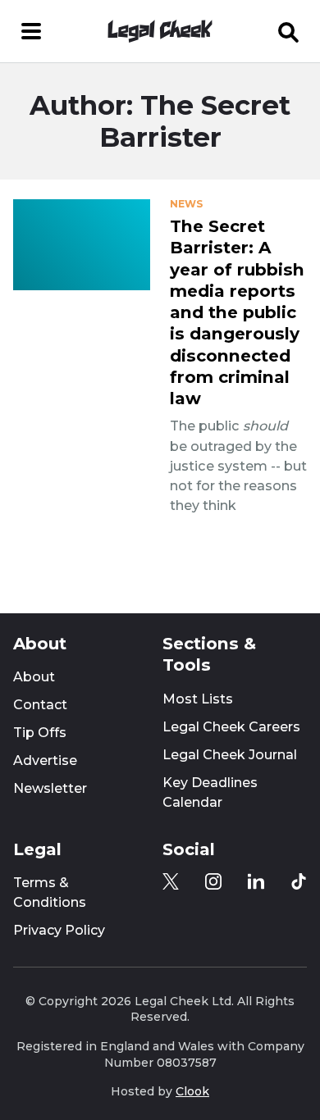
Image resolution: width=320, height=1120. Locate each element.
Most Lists (197, 699)
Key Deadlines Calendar (210, 792)
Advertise (45, 760)
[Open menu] (31, 31)
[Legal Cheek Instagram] (213, 881)
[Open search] (289, 31)
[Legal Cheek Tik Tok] (298, 881)
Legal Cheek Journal (229, 755)
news (186, 204)
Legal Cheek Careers (231, 727)
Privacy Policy (59, 930)
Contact (40, 705)
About (34, 677)
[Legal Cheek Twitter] (170, 881)
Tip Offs (39, 732)
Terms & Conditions (49, 892)
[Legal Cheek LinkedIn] (256, 881)
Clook (192, 1091)
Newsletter (50, 788)
